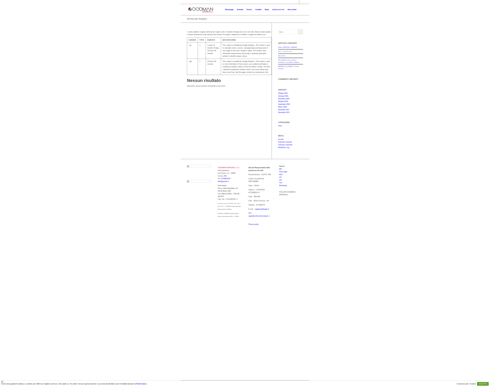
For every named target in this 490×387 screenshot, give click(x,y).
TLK (280, 183)
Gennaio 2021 (283, 96)
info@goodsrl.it (223, 181)
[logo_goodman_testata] (201, 9)
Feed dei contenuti (285, 142)
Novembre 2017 (284, 112)
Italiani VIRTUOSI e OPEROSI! (287, 47)
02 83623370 (225, 179)
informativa (141, 384)
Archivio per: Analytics (197, 19)
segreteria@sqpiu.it (262, 209)
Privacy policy (253, 224)
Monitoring (283, 185)
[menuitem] (229, 9)
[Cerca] (300, 9)
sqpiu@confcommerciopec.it (259, 216)
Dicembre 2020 (283, 99)
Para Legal (283, 172)
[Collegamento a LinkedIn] (301, 2)
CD (280, 177)
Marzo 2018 (282, 107)
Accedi (280, 139)
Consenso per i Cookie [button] (466, 384)
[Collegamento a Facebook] (297, 2)
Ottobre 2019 (283, 101)
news (280, 126)
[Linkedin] (285, 198)
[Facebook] (281, 198)
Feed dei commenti (285, 145)
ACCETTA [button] (483, 384)
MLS (281, 174)
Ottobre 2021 (283, 93)
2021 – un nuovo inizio (285, 51)
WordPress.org (283, 147)
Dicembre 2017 (283, 110)
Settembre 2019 (284, 104)
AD (280, 180)
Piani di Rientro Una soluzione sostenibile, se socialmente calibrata (288, 61)
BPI (280, 169)
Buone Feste (281, 56)
